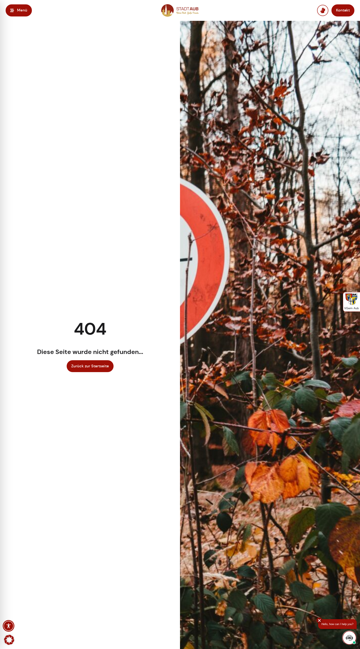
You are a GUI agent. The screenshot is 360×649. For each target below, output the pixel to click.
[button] (9, 640)
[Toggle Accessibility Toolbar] (8, 625)
